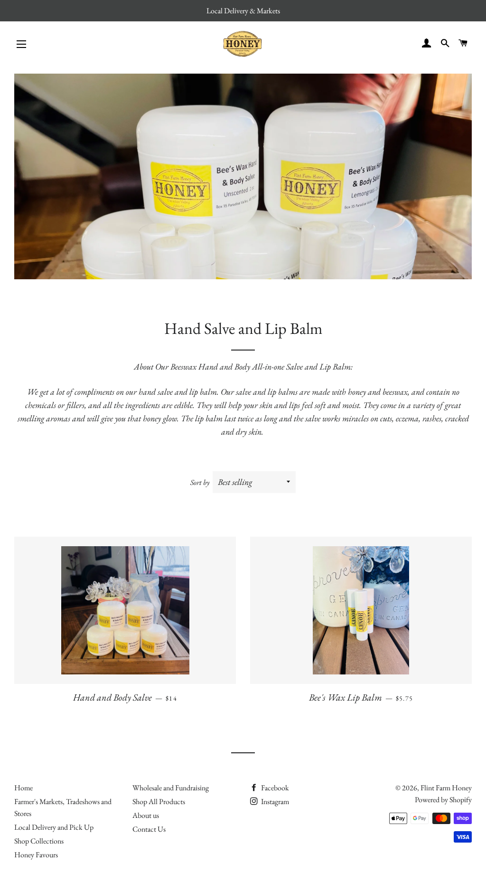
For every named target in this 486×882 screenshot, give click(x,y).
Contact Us (149, 829)
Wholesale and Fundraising (170, 788)
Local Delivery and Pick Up (53, 827)
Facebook (274, 788)
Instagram (274, 801)
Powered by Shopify (443, 800)
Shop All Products (158, 801)
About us (145, 815)
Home (23, 788)
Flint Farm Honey (446, 788)
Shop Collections (39, 841)
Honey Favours (36, 855)
